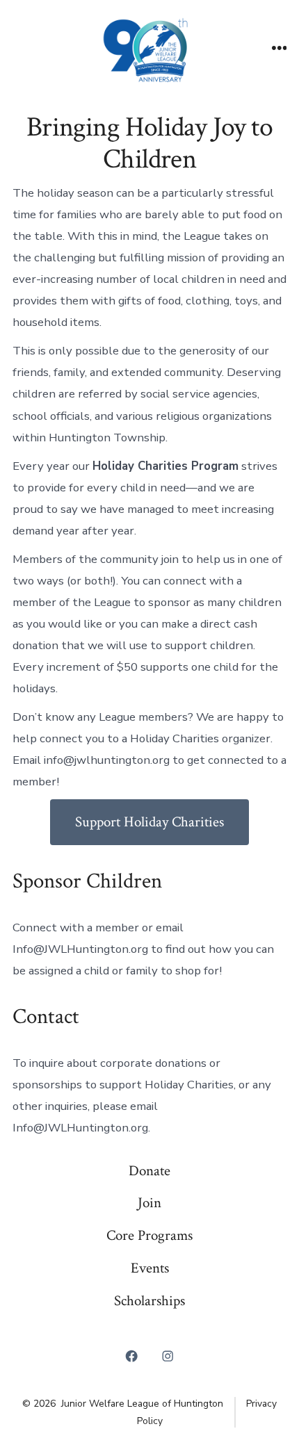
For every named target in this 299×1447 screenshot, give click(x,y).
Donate (149, 1170)
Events (150, 1268)
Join (149, 1202)
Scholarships (149, 1300)
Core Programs (149, 1235)
